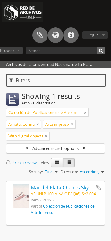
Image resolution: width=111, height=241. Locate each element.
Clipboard (40, 35)
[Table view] (69, 162)
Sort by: (36, 172)
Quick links (71, 35)
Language (55, 35)
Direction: (69, 172)
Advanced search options (55, 148)
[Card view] (57, 162)
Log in (93, 35)
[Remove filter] (85, 112)
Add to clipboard (98, 187)
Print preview (24, 162)
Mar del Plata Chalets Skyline (64, 187)
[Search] (101, 50)
